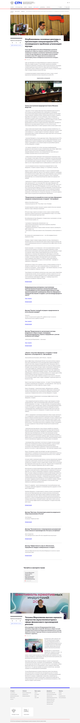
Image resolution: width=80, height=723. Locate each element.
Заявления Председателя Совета (52, 697)
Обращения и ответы (50, 702)
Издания (60, 692)
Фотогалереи (37, 694)
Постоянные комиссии (13, 694)
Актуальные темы (19, 7)
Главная (12, 11)
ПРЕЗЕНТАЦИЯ (28, 281)
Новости (23, 11)
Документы (42, 7)
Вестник (60, 694)
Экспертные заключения (50, 700)
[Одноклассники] (20, 42)
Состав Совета (12, 692)
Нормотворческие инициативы (51, 694)
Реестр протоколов (50, 704)
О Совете (12, 7)
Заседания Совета (25, 694)
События (30, 7)
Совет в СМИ (37, 697)
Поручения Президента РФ (51, 692)
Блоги (25, 7)
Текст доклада (28, 298)
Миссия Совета (12, 697)
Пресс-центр (36, 7)
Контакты (11, 699)
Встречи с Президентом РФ (26, 692)
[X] (16, 42)
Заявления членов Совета (51, 699)
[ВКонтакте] (12, 42)
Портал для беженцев (62, 697)
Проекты (48, 7)
